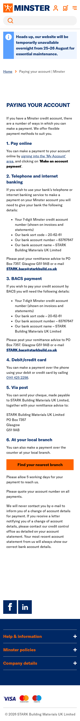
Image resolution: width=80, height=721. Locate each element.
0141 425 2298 (17, 377)
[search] (40, 20)
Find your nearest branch (40, 464)
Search (9, 20)
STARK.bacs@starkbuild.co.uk (31, 269)
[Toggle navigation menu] (75, 8)
